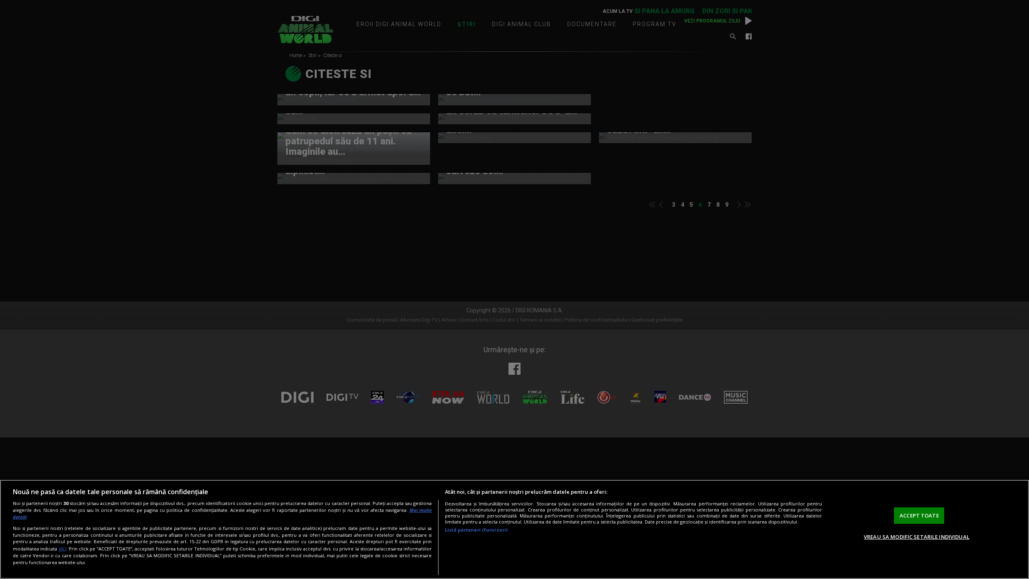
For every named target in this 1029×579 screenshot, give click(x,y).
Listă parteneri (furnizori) (476, 530)
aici (62, 548)
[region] (514, 529)
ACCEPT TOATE (919, 515)
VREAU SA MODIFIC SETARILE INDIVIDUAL (917, 536)
